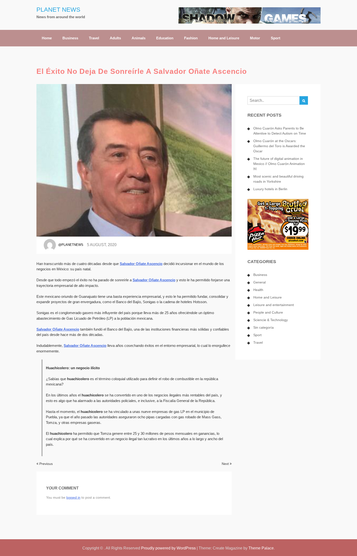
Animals (138, 38)
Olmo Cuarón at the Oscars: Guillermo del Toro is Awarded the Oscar (279, 146)
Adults (115, 38)
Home (47, 38)
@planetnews (70, 245)
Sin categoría (263, 327)
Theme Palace (261, 548)
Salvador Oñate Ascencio (141, 264)
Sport (275, 38)
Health (258, 290)
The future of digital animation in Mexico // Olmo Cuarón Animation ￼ (279, 164)
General (259, 282)
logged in (73, 497)
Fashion (191, 38)
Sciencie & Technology (270, 320)
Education (164, 38)
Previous (45, 464)
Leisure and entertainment (273, 305)
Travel (94, 38)
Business (70, 38)
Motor (255, 38)
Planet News (58, 9)
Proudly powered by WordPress (168, 548)
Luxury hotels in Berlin (270, 189)
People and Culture (268, 312)
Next (226, 464)
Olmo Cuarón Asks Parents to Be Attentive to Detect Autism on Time (279, 130)
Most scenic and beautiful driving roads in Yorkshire (278, 178)
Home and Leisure (223, 38)
